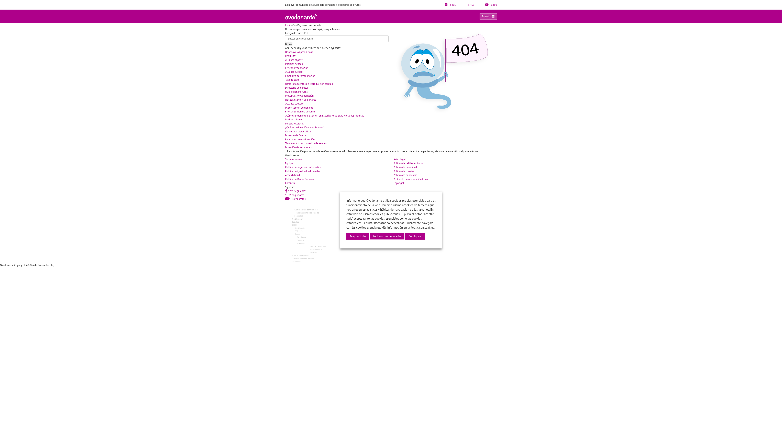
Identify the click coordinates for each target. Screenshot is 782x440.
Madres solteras (293, 119)
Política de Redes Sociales (299, 179)
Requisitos (290, 56)
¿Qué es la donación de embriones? (305, 127)
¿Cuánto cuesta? (294, 72)
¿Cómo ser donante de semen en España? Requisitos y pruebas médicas (324, 115)
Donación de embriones (298, 147)
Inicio (288, 25)
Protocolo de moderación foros (410, 179)
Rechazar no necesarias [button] (387, 236)
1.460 (493, 5)
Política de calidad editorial (408, 163)
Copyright (398, 183)
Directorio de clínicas (296, 87)
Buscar (288, 44)
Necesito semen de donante (300, 99)
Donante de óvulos (295, 135)
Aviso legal (399, 159)
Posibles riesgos (294, 64)
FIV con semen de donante (300, 111)
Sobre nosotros (293, 159)
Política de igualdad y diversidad (303, 171)
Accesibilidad (292, 175)
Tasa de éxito (292, 79)
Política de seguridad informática (303, 167)
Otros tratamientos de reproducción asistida (309, 84)
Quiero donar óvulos (296, 92)
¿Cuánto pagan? (294, 60)
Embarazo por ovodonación (300, 76)
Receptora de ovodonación (300, 139)
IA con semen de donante (299, 107)
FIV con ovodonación (296, 68)
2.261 (452, 5)
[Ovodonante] (301, 16)
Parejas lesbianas (294, 123)
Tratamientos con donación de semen (305, 143)
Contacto (290, 183)
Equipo (289, 163)
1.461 (471, 5)
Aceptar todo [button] (358, 236)
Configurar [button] (415, 236)
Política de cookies (403, 171)
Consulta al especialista (298, 131)
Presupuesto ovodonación (299, 95)
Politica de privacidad (405, 167)
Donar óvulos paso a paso (299, 52)
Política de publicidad (405, 175)
